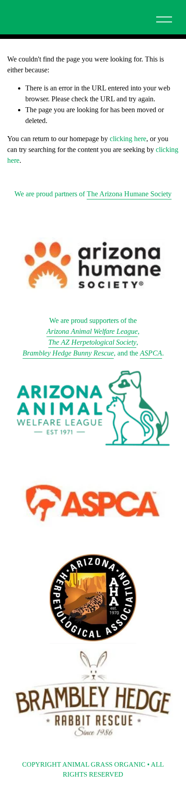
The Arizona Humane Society (129, 194)
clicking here (128, 138)
